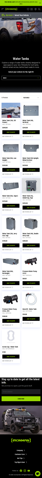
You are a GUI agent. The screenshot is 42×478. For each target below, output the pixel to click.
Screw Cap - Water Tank (10, 347)
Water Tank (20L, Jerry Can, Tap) (9, 234)
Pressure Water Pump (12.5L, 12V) (9, 310)
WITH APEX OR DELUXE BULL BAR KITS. (20, 2)
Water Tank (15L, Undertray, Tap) (28, 197)
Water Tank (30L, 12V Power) (9, 121)
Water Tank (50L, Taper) (10, 196)
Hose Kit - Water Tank (30, 309)
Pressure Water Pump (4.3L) (30, 272)
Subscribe (21, 399)
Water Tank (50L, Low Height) (9, 159)
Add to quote (11, 132)
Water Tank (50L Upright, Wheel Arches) (31, 159)
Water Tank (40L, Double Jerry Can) (30, 234)
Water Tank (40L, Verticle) (28, 121)
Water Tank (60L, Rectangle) (7, 272)
